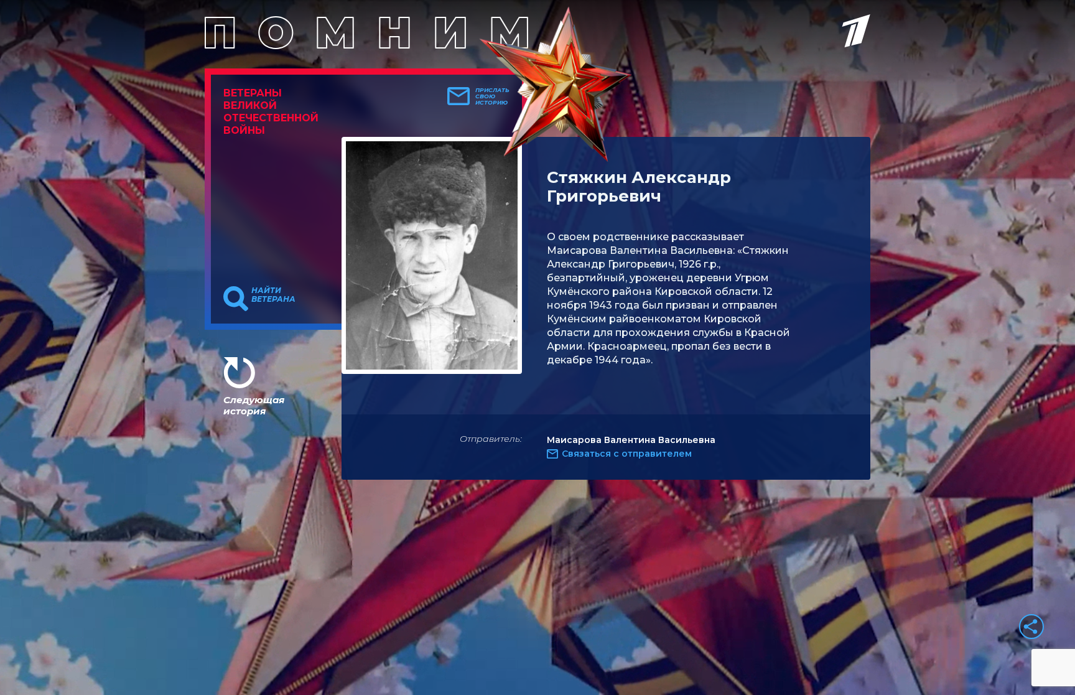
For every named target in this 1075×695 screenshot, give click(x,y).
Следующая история (253, 405)
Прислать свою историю (492, 96)
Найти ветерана (273, 295)
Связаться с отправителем (627, 453)
